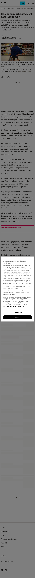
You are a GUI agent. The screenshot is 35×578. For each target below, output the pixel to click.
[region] (17, 288)
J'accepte (17, 317)
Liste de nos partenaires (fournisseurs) (13, 306)
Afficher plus (17, 312)
